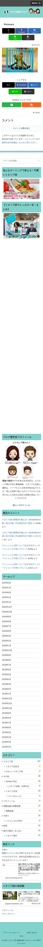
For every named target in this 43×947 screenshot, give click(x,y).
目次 (21, 936)
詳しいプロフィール (21, 505)
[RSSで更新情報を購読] (31, 104)
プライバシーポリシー (11, 933)
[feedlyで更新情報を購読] (11, 104)
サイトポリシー (8, 914)
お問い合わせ (32, 933)
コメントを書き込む (21, 128)
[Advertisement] (21, 336)
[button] (28, 37)
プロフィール (7, 910)
